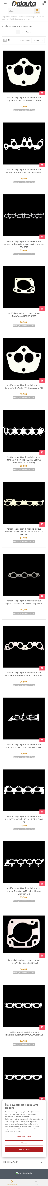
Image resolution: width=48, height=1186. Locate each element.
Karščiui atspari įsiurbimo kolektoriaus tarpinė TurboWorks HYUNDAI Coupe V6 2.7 (24, 602)
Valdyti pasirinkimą (24, 1136)
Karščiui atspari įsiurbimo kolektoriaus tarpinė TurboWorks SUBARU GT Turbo (24, 99)
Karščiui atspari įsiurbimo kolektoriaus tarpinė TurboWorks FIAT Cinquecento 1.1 (24, 171)
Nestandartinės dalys (27, 16)
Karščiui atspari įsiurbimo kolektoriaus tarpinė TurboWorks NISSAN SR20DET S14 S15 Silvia (24, 532)
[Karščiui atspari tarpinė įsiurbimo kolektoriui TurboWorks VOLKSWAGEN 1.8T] (24, 1006)
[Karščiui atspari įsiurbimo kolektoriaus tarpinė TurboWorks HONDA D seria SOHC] (24, 646)
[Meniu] (5, 4)
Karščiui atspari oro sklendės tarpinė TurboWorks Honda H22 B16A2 (24, 961)
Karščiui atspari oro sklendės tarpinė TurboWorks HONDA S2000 (24, 314)
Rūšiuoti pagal (25, 40)
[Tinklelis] (5, 40)
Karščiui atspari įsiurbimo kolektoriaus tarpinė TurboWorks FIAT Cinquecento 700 (24, 386)
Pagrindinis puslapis (9, 16)
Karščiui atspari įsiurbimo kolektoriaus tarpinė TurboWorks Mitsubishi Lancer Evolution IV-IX (24, 891)
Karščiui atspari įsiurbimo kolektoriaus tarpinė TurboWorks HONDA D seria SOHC (24, 674)
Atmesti (24, 1143)
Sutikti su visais (24, 1149)
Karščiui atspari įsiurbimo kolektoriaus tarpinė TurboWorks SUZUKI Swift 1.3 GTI (24, 746)
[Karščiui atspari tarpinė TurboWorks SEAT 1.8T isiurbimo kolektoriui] (24, 1078)
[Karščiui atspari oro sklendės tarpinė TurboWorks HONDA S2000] (24, 287)
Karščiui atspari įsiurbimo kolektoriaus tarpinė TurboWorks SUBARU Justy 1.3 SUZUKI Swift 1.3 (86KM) (24, 460)
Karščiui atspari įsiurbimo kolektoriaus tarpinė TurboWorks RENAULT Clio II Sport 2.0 (24, 819)
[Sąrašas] (8, 40)
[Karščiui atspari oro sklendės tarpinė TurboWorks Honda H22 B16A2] (24, 934)
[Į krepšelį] (42, 93)
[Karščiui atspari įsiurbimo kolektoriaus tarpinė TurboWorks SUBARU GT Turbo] (24, 71)
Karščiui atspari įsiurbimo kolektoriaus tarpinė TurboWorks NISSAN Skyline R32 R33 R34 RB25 (24, 244)
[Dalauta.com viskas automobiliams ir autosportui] (24, 4)
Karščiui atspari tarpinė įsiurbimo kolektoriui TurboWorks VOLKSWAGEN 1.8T (24, 1033)
